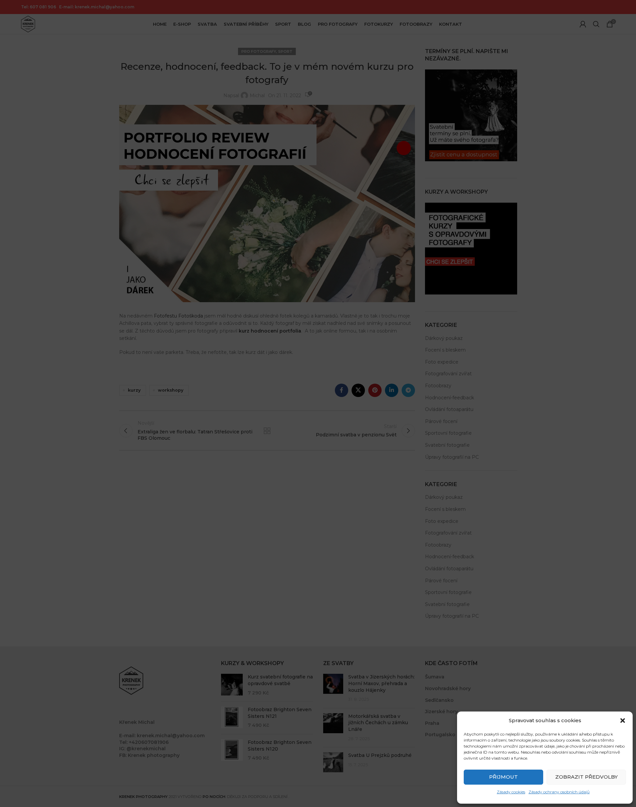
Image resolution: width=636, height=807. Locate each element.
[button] (622, 720)
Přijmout (503, 777)
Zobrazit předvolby (586, 777)
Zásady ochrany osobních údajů (559, 791)
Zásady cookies (511, 791)
